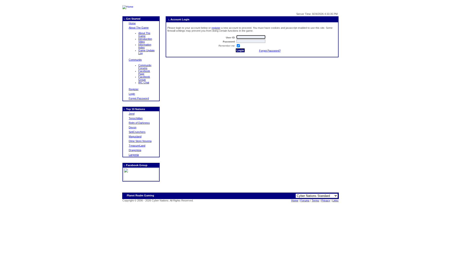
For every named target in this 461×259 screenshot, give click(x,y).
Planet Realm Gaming (140, 195)
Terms (315, 200)
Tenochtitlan (136, 118)
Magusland (135, 136)
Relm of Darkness (139, 122)
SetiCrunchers (137, 131)
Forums (304, 200)
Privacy (325, 200)
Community (135, 59)
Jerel (131, 113)
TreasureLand (137, 145)
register (216, 27)
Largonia (134, 154)
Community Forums (145, 67)
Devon (132, 127)
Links (335, 200)
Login (132, 93)
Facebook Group (144, 78)
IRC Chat (143, 82)
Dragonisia (135, 150)
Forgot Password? (270, 50)
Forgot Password (139, 98)
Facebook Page (144, 72)
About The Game (139, 27)
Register (134, 89)
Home (132, 23)
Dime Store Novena (140, 141)
